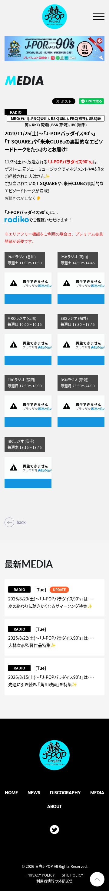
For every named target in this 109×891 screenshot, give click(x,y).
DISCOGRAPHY (65, 792)
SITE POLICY (72, 875)
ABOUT (54, 806)
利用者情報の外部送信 (54, 881)
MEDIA (97, 792)
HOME (11, 792)
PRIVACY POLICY (40, 875)
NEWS (34, 792)
